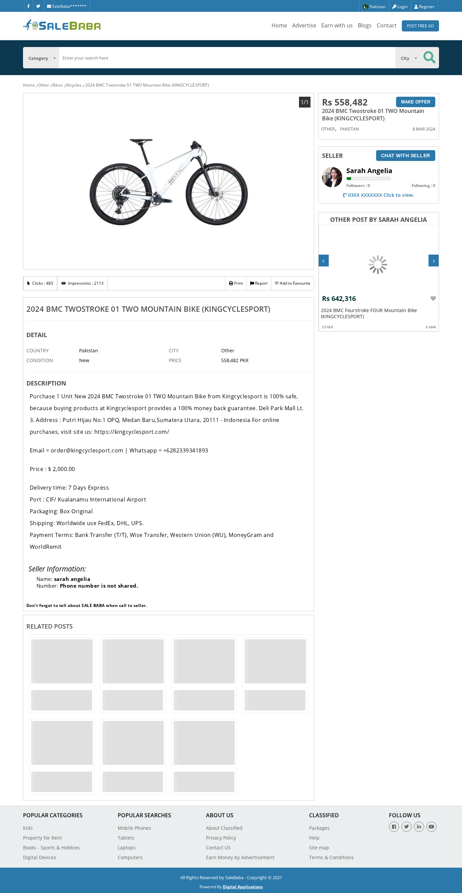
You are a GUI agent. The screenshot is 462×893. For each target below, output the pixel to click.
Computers (130, 857)
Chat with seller (405, 155)
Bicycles (74, 85)
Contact (387, 25)
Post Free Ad (420, 26)
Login (402, 6)
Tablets (126, 838)
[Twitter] (38, 5)
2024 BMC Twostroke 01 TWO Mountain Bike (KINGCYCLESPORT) (147, 85)
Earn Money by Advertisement (240, 857)
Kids (28, 828)
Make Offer (415, 101)
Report (261, 283)
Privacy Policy (221, 838)
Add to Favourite (294, 283)
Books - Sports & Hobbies (51, 847)
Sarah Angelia (369, 170)
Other (43, 85)
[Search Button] (429, 57)
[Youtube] (431, 827)
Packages (319, 828)
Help (314, 838)
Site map (319, 847)
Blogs (365, 25)
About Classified (224, 828)
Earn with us (337, 25)
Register (426, 6)
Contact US (218, 847)
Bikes (57, 85)
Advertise (304, 25)
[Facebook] (28, 5)
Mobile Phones (134, 828)
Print (238, 283)
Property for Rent (42, 838)
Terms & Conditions (331, 857)
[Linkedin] (419, 827)
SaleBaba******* (69, 6)
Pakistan (349, 129)
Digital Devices (39, 857)
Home (279, 25)
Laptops (127, 847)
